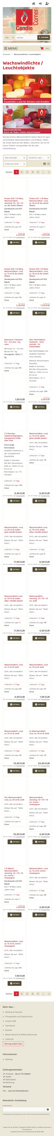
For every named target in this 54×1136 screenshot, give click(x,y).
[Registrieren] (47, 3)
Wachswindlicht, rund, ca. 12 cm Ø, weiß (13, 666)
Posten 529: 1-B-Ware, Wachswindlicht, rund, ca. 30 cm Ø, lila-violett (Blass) (39, 272)
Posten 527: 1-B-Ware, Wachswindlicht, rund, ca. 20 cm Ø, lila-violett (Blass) (39, 201)
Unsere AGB (10, 1021)
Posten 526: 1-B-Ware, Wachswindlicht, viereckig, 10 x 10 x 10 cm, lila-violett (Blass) (14, 201)
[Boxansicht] (45, 163)
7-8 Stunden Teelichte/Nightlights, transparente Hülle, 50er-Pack (13, 437)
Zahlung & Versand (13, 1012)
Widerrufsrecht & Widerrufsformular (21, 1034)
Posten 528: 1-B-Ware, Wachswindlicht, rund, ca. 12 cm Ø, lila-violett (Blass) (14, 272)
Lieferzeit (9, 1039)
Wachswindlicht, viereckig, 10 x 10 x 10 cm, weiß (38, 598)
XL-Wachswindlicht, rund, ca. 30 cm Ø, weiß (39, 732)
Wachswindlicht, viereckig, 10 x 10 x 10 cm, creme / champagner (38, 800)
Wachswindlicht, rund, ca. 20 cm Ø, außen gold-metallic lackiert (13, 529)
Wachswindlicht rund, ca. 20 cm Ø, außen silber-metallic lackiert (13, 598)
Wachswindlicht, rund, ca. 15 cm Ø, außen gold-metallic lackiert (38, 435)
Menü (13, 48)
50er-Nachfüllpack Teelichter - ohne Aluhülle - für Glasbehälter (37, 343)
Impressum (10, 1025)
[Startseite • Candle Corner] (27, 19)
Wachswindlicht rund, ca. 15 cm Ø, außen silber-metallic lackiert (38, 529)
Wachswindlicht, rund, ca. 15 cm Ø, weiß (38, 666)
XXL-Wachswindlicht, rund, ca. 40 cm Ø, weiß (14, 798)
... (43, 172)
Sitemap (9, 1059)
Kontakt (8, 1030)
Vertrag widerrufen (13, 1044)
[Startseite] (34, 3)
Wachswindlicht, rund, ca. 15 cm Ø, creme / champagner (13, 943)
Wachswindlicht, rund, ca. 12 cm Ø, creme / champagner (38, 870)
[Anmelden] (41, 3)
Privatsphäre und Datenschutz (19, 1016)
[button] (9, 37)
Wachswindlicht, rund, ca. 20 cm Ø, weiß (13, 732)
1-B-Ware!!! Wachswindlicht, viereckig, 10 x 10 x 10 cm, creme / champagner (13, 873)
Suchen (43, 37)
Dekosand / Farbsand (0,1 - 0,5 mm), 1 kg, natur (13, 341)
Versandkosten (20, 237)
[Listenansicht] (48, 163)
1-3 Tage (16, 222)
